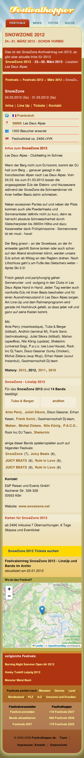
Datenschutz (58, 745)
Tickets (39, 105)
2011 (42, 370)
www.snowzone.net (34, 506)
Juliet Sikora (35, 412)
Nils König (52, 425)
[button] (42, 610)
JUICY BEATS (16, 460)
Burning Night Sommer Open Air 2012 (29, 664)
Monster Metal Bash (18, 680)
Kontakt (55, 105)
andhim (58, 401)
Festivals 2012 (33, 80)
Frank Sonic (25, 419)
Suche (70, 23)
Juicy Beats (40, 454)
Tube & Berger (22, 401)
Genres (59, 690)
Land (72, 690)
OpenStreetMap (57, 645)
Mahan (10, 425)
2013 (22, 370)
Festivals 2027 (22, 724)
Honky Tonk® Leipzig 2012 (22, 672)
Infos (9, 105)
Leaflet (39, 645)
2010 (52, 370)
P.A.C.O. (69, 425)
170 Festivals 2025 (61, 724)
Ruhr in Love (45, 460)
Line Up (23, 105)
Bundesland (16, 697)
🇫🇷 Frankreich (23, 115)
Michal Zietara (30, 425)
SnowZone (14, 454)
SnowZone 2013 (18, 62)
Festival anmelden (22, 711)
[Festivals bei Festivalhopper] (42, 9)
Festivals (17, 23)
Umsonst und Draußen (61, 697)
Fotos (53, 23)
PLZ (30, 697)
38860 (17, 123)
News (37, 23)
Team (63, 737)
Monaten (44, 690)
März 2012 (54, 80)
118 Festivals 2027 (61, 711)
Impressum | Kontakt (31, 745)
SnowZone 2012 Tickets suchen (33, 551)
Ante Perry (13, 412)
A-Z (39, 697)
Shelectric (42, 432)
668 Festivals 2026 (61, 718)
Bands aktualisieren (22, 718)
